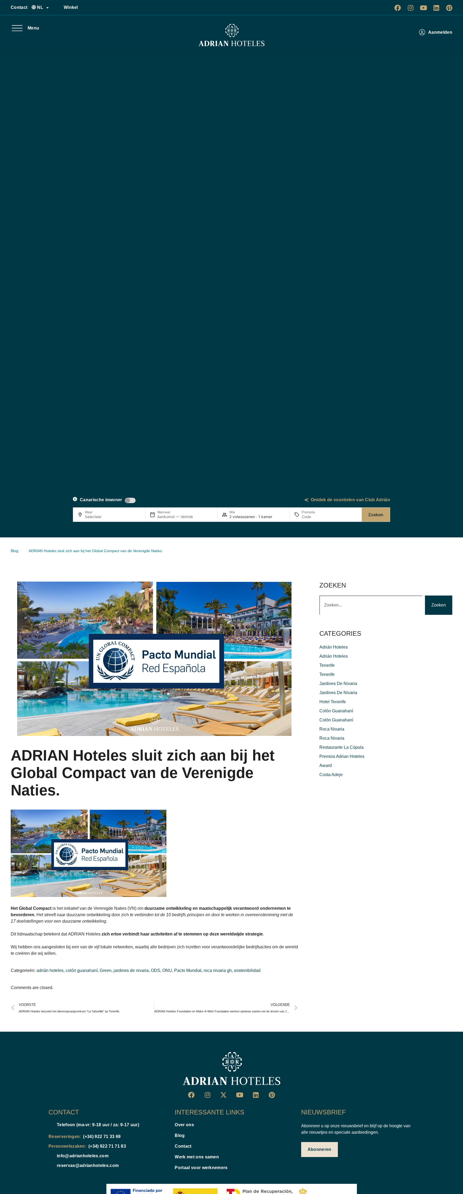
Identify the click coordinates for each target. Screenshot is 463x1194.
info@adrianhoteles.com (83, 1156)
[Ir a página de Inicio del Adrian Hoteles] (231, 1068)
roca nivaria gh (218, 970)
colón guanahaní (82, 970)
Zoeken (375, 514)
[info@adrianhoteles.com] (50, 1156)
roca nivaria (331, 729)
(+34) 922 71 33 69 (102, 1136)
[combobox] (371, 605)
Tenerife (327, 665)
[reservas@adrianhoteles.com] (50, 1165)
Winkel (71, 7)
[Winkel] (57, 7)
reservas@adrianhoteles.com (88, 1165)
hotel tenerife (332, 701)
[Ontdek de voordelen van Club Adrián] (306, 500)
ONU (167, 970)
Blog (180, 1135)
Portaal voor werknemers (201, 1167)
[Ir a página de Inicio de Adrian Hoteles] (231, 35)
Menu (33, 28)
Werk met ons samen (197, 1157)
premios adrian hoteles (341, 756)
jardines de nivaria (131, 970)
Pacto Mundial (187, 970)
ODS (155, 970)
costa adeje (331, 774)
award (325, 765)
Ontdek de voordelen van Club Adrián (350, 499)
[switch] (130, 500)
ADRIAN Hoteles (84, 934)
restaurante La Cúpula (341, 747)
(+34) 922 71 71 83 (107, 1146)
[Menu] (17, 28)
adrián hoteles (50, 970)
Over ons (184, 1124)
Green (105, 970)
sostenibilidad (247, 970)
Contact (19, 7)
